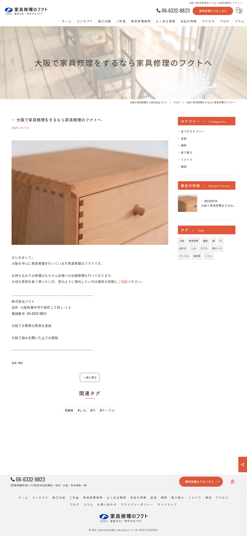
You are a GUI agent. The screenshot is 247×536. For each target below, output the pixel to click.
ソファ (208, 256)
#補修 (69, 410)
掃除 (184, 145)
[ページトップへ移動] (232, 481)
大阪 (181, 240)
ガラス (204, 248)
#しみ (82, 410)
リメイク (187, 159)
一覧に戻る (90, 377)
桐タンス (217, 248)
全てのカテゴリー (192, 131)
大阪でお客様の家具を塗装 (31, 325)
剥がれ (183, 248)
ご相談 (123, 281)
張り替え (187, 152)
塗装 (14, 363)
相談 (20, 363)
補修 (205, 240)
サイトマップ (167, 504)
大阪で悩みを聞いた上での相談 (35, 337)
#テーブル (107, 410)
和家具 (196, 256)
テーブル (184, 256)
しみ (193, 248)
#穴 (93, 410)
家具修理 (193, 240)
